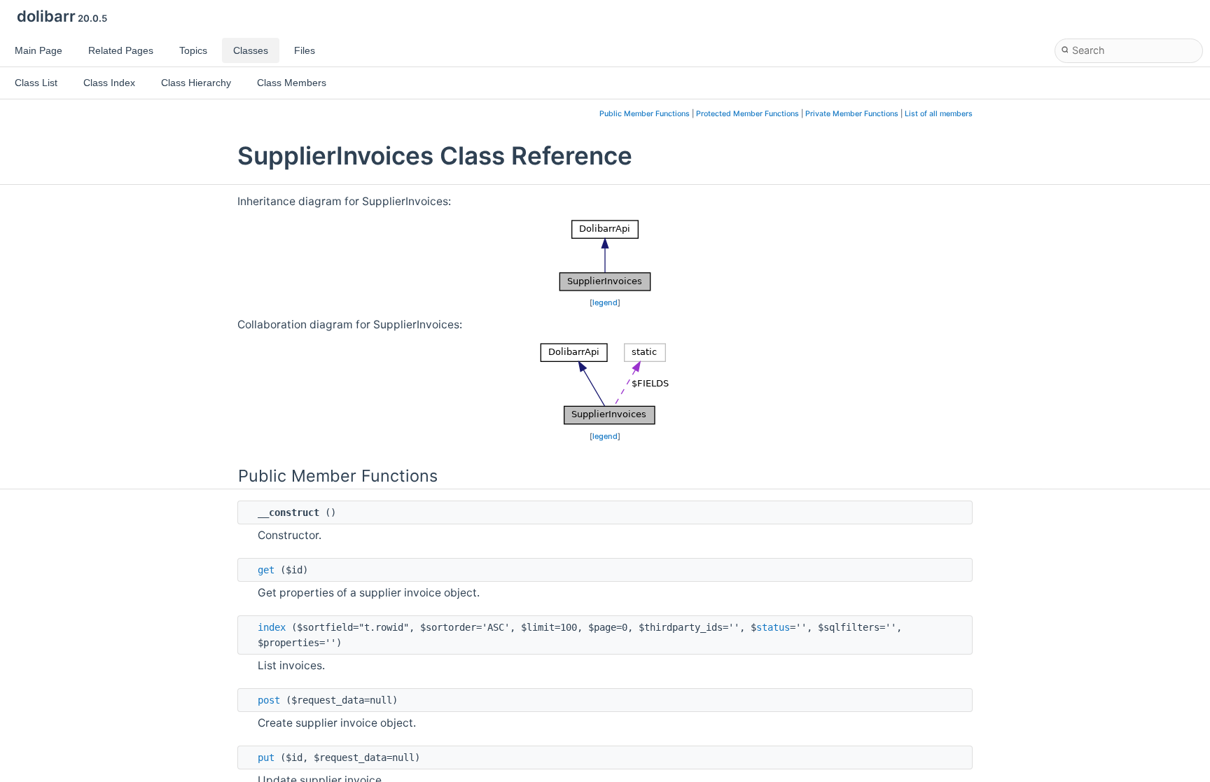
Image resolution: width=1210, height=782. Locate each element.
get (266, 569)
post (269, 700)
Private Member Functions (851, 113)
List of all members (939, 113)
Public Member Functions (644, 113)
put (266, 757)
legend (605, 302)
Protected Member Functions (747, 113)
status (773, 627)
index (272, 627)
